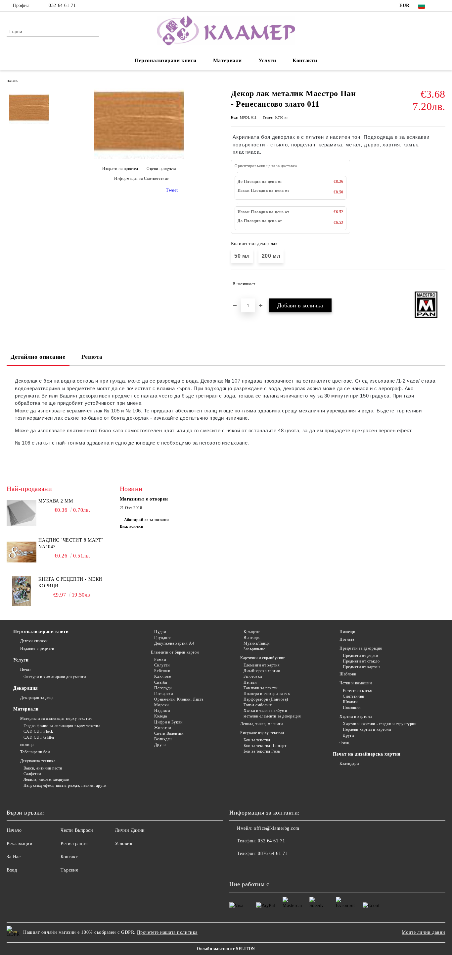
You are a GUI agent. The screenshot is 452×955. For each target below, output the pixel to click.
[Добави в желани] (440, 284)
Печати (250, 682)
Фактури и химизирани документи (54, 676)
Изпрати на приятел (120, 168)
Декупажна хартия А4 (174, 643)
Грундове (162, 637)
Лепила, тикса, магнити (261, 723)
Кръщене (251, 631)
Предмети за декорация (360, 648)
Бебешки (162, 670)
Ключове (162, 676)
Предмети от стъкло (361, 661)
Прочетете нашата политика (167, 932)
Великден (162, 739)
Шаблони (347, 674)
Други (159, 744)
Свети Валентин (168, 733)
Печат (25, 669)
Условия (123, 843)
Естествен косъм (358, 690)
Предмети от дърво (360, 655)
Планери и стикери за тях (267, 693)
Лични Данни (130, 830)
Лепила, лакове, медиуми (46, 779)
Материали (227, 60)
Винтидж (251, 637)
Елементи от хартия (262, 665)
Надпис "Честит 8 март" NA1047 (70, 543)
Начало (12, 81)
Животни (162, 727)
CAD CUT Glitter (39, 737)
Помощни (352, 707)
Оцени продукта (161, 168)
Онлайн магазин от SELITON (226, 948)
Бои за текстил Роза (262, 751)
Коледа (160, 716)
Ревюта (92, 356)
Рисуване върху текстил (262, 732)
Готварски (163, 693)
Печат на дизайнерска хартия (367, 754)
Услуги (267, 60)
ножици (27, 744)
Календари (349, 763)
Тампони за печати (260, 688)
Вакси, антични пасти (42, 768)
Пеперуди (162, 688)
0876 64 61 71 (272, 853)
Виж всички (132, 526)
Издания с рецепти (37, 648)
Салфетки (32, 773)
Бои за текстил (257, 740)
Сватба (160, 682)
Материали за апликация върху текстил (56, 718)
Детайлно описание (38, 356)
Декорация (25, 688)
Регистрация (74, 843)
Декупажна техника (37, 761)
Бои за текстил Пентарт (265, 745)
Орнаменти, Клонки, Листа (178, 699)
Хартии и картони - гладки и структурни (379, 723)
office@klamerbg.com (276, 828)
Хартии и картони (355, 716)
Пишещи (347, 631)
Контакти (305, 60)
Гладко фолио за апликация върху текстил (61, 725)
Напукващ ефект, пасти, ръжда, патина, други (65, 785)
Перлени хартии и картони (367, 729)
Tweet (172, 190)
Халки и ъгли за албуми (265, 710)
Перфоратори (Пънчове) (266, 699)
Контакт (69, 856)
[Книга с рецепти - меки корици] (21, 591)
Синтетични (353, 696)
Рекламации (20, 843)
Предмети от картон (361, 666)
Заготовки (253, 676)
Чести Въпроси (77, 830)
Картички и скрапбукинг (262, 658)
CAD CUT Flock (38, 731)
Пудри (160, 631)
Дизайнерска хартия (262, 670)
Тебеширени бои (35, 752)
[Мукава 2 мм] (21, 513)
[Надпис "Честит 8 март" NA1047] (21, 552)
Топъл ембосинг (258, 705)
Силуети (161, 665)
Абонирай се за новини (146, 519)
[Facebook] (441, 5)
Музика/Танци (256, 643)
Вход (12, 870)
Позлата (346, 639)
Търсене (69, 870)
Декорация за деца (36, 697)
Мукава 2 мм (55, 501)
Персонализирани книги (166, 60)
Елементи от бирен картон (175, 652)
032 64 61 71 (62, 5)
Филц (344, 742)
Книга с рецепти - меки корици (70, 582)
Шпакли (350, 702)
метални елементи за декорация (272, 716)
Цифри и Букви (168, 722)
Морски (161, 705)
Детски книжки (34, 641)
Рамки (160, 659)
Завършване (254, 649)
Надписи (162, 710)
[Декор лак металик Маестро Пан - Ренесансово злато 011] (139, 157)
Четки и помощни (355, 683)
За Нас (14, 856)
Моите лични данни (423, 932)
